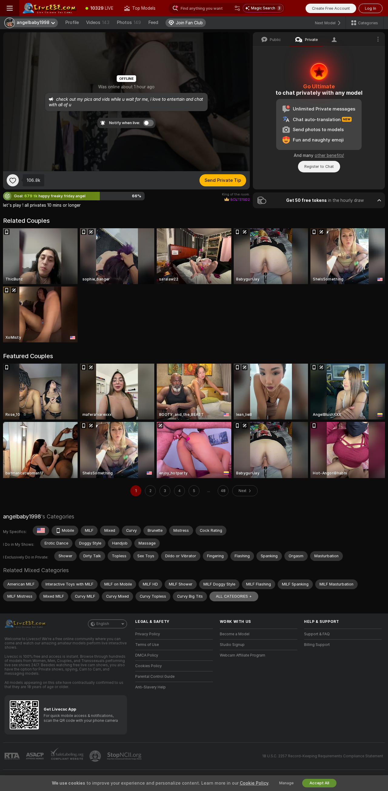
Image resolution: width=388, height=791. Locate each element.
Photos (129, 22)
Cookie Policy (254, 783)
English (102, 624)
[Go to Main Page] (49, 8)
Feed (153, 22)
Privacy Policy (147, 634)
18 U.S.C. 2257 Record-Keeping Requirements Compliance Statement (322, 756)
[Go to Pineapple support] (95, 756)
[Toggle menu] (9, 8)
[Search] (237, 8)
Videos (97, 22)
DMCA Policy (146, 655)
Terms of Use (147, 645)
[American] (41, 530)
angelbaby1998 (22, 516)
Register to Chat (319, 166)
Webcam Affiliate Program (242, 655)
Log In (370, 8)
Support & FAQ (317, 634)
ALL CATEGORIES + (234, 596)
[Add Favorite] (13, 180)
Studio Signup (232, 645)
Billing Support (317, 645)
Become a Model (234, 634)
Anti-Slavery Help (150, 687)
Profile (72, 22)
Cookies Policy (148, 666)
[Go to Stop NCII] (125, 756)
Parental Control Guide (155, 676)
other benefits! (329, 155)
